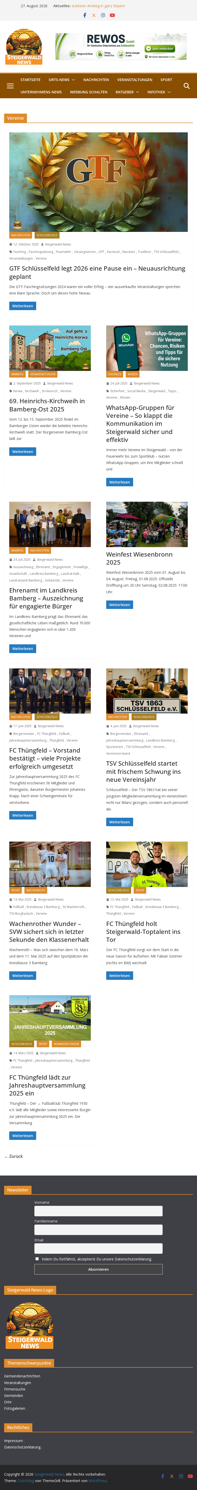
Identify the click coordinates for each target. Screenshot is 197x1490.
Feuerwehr (63, 252)
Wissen (132, 374)
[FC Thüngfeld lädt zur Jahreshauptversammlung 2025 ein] (50, 1018)
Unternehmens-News (41, 92)
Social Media (136, 391)
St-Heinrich (49, 391)
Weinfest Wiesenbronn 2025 (139, 558)
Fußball (64, 734)
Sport (166, 79)
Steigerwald (156, 391)
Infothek (156, 92)
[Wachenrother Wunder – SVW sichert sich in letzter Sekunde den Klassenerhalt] (50, 864)
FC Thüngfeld (46, 734)
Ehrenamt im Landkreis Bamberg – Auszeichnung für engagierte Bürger (46, 598)
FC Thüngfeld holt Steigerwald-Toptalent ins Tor (143, 931)
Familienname (46, 1221)
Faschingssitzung (41, 252)
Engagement (62, 567)
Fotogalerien (14, 1408)
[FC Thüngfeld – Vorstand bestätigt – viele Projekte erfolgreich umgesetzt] (50, 691)
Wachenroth (35, 890)
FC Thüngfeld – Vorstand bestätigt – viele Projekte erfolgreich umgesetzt (45, 758)
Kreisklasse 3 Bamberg (43, 907)
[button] (72, 79)
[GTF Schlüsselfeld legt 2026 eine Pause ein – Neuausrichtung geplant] (98, 182)
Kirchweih (32, 391)
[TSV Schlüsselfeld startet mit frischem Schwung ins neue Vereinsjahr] (147, 691)
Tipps (172, 391)
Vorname (42, 1202)
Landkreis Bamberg (44, 573)
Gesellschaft (18, 573)
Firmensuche (14, 1389)
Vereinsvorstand (118, 753)
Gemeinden (13, 1395)
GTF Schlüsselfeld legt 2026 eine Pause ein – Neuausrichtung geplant (97, 272)
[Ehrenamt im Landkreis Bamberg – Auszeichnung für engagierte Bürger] (50, 524)
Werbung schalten (88, 92)
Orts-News (59, 79)
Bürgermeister (23, 734)
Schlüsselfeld (47, 235)
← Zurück (13, 1156)
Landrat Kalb (70, 573)
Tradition (144, 252)
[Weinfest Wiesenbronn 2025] (147, 524)
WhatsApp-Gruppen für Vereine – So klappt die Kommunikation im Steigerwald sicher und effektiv (140, 423)
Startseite (31, 79)
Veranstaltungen (134, 79)
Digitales (114, 374)
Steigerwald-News (58, 244)
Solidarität (52, 580)
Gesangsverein (85, 252)
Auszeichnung (23, 567)
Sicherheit (117, 391)
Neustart (128, 252)
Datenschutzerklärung (22, 1447)
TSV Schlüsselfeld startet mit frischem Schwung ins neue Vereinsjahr (143, 771)
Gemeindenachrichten (22, 1376)
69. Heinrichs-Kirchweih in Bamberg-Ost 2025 (47, 405)
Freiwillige (81, 567)
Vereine (41, 258)
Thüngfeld (56, 740)
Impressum (13, 1440)
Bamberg (17, 374)
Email (38, 1240)
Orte (8, 1401)
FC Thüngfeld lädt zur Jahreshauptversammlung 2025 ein (47, 1085)
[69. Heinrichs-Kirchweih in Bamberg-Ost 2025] (50, 348)
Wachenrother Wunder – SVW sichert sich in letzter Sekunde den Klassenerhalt (49, 931)
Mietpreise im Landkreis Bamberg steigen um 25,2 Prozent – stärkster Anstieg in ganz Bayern (122, 8)
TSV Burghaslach (21, 913)
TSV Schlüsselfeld (166, 252)
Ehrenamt (43, 567)
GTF (101, 252)
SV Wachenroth (73, 907)
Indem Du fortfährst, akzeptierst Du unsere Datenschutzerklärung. (97, 1259)
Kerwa (17, 391)
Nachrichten (96, 79)
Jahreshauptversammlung (27, 740)
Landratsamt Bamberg (25, 580)
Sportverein (114, 747)
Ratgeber (125, 92)
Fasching (19, 252)
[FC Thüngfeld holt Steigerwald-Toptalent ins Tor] (147, 864)
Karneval (113, 252)
